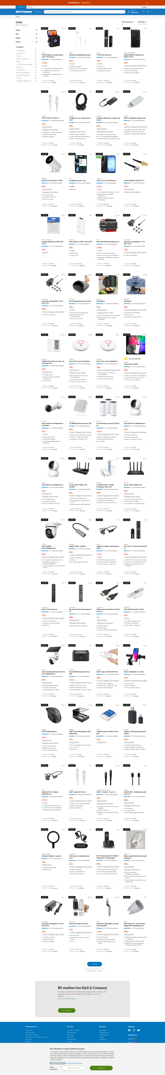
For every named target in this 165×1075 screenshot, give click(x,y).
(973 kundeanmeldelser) (139, 796)
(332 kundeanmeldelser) (139, 550)
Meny (40, 12)
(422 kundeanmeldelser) (139, 674)
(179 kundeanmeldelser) (139, 366)
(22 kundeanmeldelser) (84, 676)
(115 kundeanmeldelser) (139, 612)
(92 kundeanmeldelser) (139, 120)
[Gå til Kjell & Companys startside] (24, 12)
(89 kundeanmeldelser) (57, 796)
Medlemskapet (71, 1032)
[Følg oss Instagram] (134, 1030)
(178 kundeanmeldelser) (84, 548)
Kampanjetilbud (104, 1032)
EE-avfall (28, 1041)
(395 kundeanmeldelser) (57, 734)
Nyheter (101, 1037)
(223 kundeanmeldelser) (139, 246)
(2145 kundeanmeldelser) (57, 365)
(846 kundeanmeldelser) (112, 614)
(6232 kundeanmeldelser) (112, 674)
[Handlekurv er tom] (148, 11)
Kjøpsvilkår (28, 1039)
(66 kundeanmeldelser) (84, 426)
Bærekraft (70, 1037)
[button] (27, 25)
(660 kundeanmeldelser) (84, 489)
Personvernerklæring (31, 1035)
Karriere (69, 1041)
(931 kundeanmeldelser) (84, 926)
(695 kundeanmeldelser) (57, 550)
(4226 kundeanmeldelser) (139, 426)
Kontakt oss (29, 1030)
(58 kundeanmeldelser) (111, 244)
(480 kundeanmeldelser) (112, 794)
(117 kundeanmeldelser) (112, 57)
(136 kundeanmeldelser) (112, 928)
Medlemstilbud (103, 1035)
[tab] (21, 7)
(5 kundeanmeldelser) (111, 183)
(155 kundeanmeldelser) (112, 736)
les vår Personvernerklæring (73, 1063)
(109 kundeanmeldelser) (84, 183)
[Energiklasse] (125, 359)
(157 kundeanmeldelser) (57, 305)
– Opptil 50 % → (80, 3)
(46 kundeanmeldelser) (57, 183)
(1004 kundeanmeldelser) (112, 303)
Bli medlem (67, 1010)
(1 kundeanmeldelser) (56, 59)
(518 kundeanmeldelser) (139, 487)
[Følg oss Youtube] (138, 1030)
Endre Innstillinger (53, 1068)
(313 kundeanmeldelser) (84, 614)
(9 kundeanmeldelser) (56, 858)
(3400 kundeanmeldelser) (57, 120)
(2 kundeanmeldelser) (83, 244)
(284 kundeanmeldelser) (84, 57)
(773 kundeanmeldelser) (112, 428)
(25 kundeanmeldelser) (139, 860)
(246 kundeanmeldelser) (57, 612)
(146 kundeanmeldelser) (57, 928)
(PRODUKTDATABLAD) (135, 358)
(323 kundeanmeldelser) (112, 122)
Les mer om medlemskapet (66, 999)
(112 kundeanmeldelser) (139, 59)
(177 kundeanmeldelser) (57, 246)
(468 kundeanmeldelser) (112, 489)
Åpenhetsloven (71, 1039)
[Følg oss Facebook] (129, 1030)
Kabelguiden (103, 1030)
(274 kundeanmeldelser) (84, 363)
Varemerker (102, 1039)
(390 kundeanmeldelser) (84, 122)
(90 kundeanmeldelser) (84, 736)
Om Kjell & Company (73, 1030)
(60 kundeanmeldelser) (139, 183)
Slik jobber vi (71, 1035)
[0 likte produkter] (143, 11)
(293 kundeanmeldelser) (139, 736)
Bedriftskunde (29, 1032)
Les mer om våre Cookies (57, 1063)
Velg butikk (54, 82)
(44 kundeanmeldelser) (57, 676)
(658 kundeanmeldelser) (84, 303)
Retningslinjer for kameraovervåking (36, 1037)
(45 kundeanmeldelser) (111, 550)
